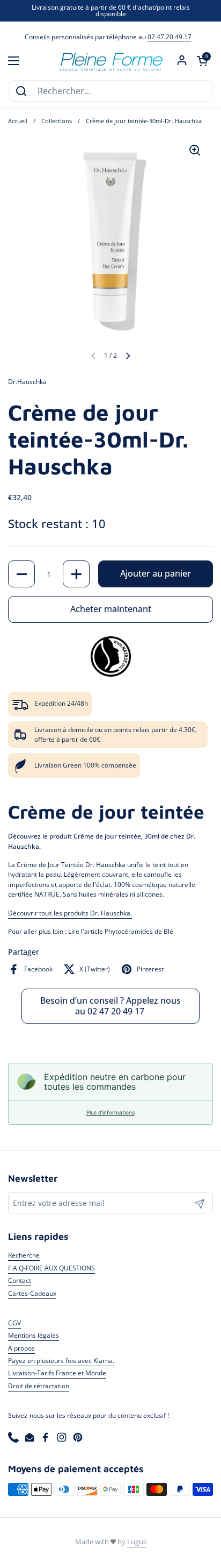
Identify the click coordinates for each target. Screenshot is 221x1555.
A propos (21, 1348)
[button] (202, 61)
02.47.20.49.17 (169, 36)
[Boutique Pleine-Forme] (110, 60)
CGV (14, 1322)
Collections (56, 121)
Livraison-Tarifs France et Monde (57, 1373)
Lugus (136, 1541)
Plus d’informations (110, 1112)
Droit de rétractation (38, 1385)
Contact (19, 1280)
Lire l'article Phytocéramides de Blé (120, 931)
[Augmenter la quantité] (76, 573)
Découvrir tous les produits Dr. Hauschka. (70, 913)
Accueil (17, 121)
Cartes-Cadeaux (32, 1293)
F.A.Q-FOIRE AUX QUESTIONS (51, 1268)
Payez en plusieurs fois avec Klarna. (61, 1360)
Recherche (24, 1255)
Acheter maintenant (110, 609)
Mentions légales (33, 1335)
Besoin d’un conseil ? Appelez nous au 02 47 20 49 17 (110, 1006)
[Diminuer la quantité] (21, 573)
